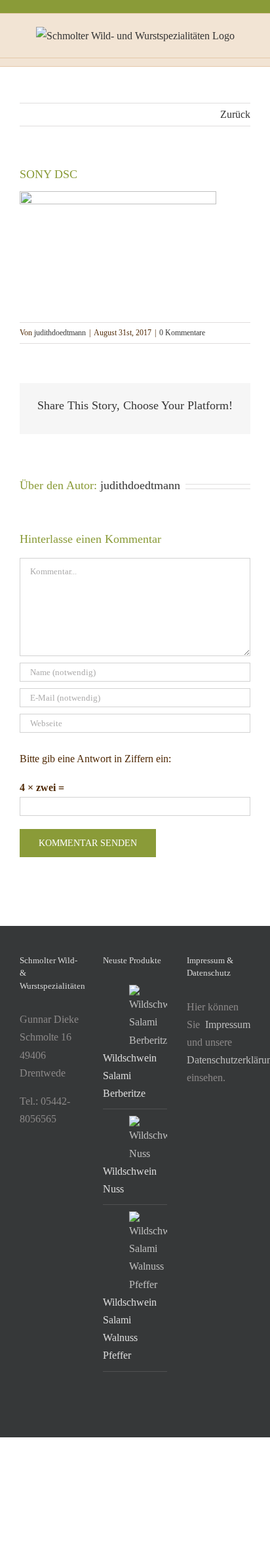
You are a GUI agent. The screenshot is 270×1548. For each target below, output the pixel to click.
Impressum (227, 1024)
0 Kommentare (182, 332)
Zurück (235, 114)
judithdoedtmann (60, 332)
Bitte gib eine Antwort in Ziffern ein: (95, 758)
